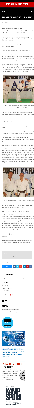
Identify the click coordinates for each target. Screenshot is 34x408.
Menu (3, 11)
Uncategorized (13, 256)
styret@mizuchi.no (12, 295)
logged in (12, 278)
